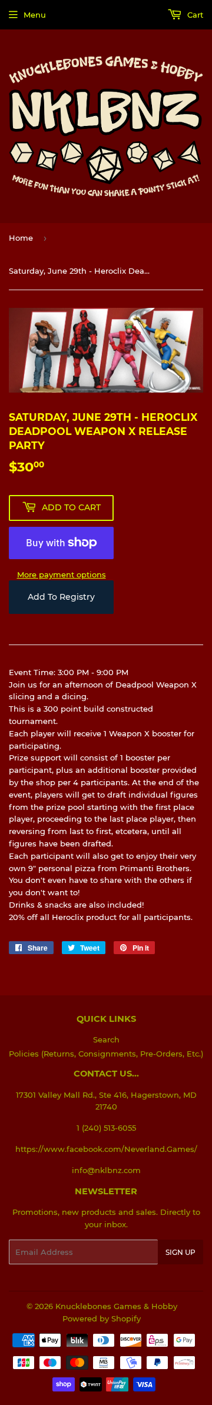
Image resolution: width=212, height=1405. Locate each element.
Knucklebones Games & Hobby (116, 1306)
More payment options (61, 574)
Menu (35, 14)
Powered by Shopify (101, 1318)
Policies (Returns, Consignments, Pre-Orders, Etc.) (106, 1053)
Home (21, 238)
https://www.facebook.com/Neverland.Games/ (106, 1149)
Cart (194, 14)
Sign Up (180, 1252)
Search (106, 1039)
